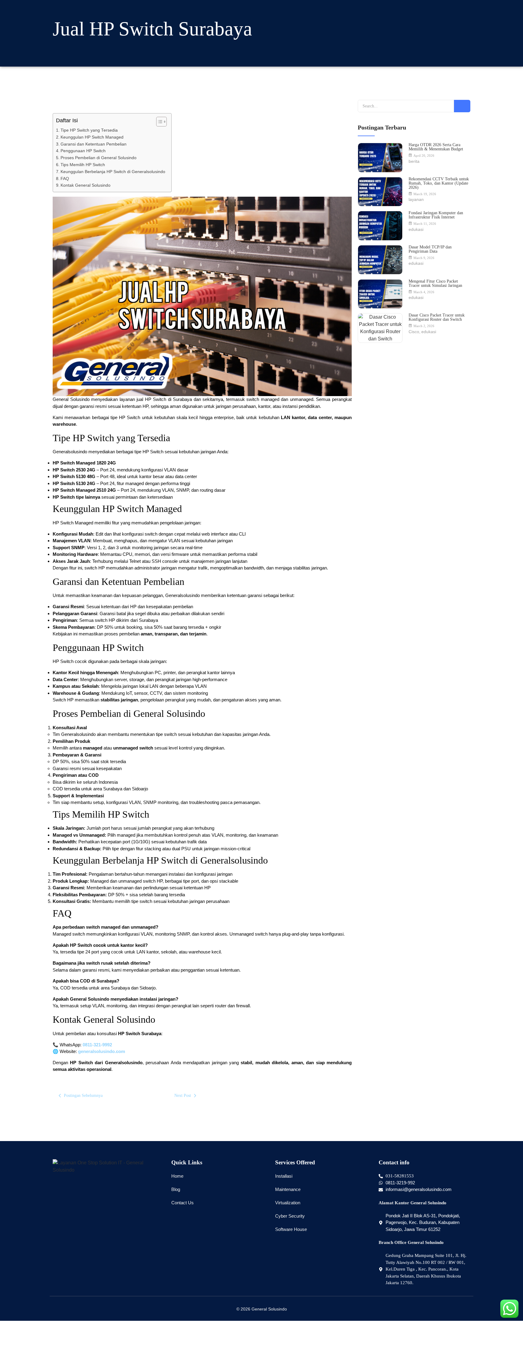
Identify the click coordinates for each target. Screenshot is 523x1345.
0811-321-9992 (97, 1044)
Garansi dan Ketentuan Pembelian (94, 144)
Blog (175, 1189)
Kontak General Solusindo (85, 185)
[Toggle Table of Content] (158, 121)
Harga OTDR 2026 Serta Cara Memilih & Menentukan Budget (436, 147)
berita (414, 161)
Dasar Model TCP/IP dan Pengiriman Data (430, 249)
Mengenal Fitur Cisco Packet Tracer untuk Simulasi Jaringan (435, 283)
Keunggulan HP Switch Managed (92, 137)
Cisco (414, 331)
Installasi (283, 1176)
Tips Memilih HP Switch (83, 164)
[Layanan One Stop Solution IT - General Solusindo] (106, 1166)
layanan (416, 199)
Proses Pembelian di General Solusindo (99, 158)
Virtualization (287, 1202)
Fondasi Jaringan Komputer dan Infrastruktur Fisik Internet (436, 215)
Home (177, 1176)
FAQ (65, 178)
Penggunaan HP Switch (83, 151)
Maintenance (288, 1189)
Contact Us (182, 1202)
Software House (291, 1229)
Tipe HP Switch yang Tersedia (89, 130)
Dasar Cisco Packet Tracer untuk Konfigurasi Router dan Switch (437, 317)
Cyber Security (290, 1216)
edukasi (416, 229)
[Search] (462, 106)
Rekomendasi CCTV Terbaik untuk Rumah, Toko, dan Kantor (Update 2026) (439, 183)
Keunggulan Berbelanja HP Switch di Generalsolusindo (113, 171)
